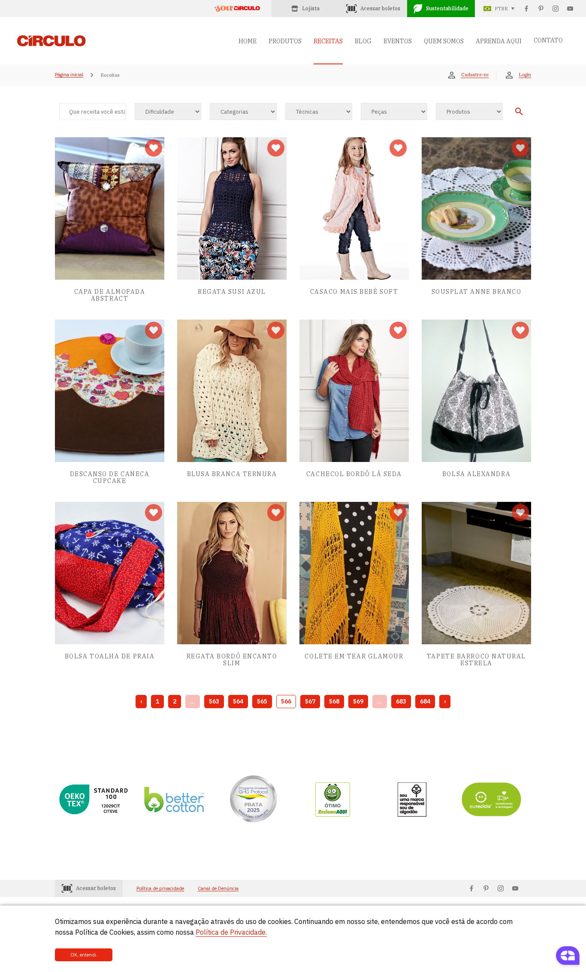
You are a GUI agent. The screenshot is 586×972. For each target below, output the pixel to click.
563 (214, 701)
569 (358, 701)
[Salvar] (153, 148)
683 (401, 701)
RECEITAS (328, 41)
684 (425, 701)
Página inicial (69, 75)
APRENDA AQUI (499, 41)
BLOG (363, 41)
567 (310, 701)
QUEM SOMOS (444, 41)
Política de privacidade (160, 888)
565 (262, 701)
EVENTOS (398, 41)
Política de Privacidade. (231, 932)
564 (238, 701)
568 (334, 701)
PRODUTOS (285, 41)
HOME (248, 41)
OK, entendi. (83, 955)
